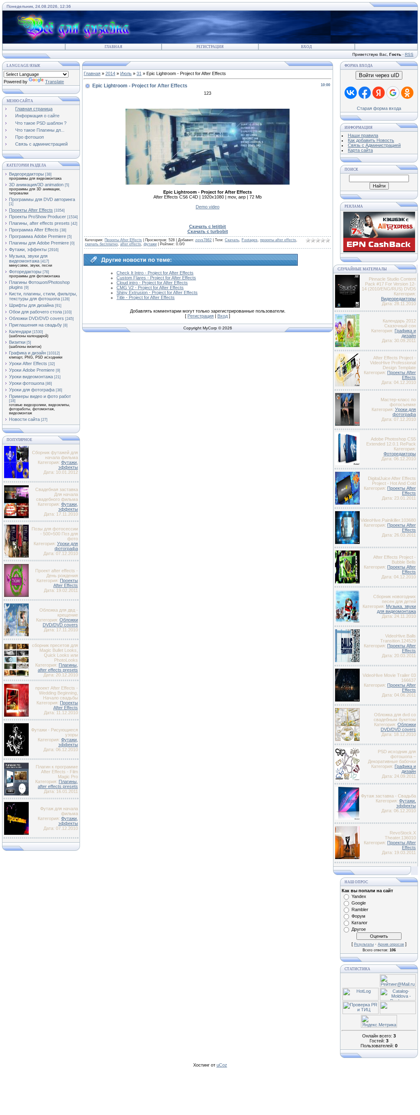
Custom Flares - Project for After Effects (156, 277)
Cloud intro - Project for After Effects (152, 282)
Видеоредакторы (26, 173)
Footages (250, 240)
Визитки (17, 342)
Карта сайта (360, 150)
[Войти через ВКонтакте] (351, 93)
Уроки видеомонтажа (31, 376)
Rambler (360, 909)
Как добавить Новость (371, 140)
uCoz (222, 1064)
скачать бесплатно (101, 244)
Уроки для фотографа (32, 389)
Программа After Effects (34, 229)
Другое (359, 929)
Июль (126, 73)
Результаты (364, 944)
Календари (20, 331)
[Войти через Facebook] (364, 93)
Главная (113, 47)
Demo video (207, 206)
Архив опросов (391, 944)
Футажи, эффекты (28, 249)
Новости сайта (24, 419)
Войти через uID (379, 75)
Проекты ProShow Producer (37, 216)
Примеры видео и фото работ (40, 396)
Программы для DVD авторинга (42, 199)
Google (359, 902)
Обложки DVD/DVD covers (36, 318)
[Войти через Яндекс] (378, 93)
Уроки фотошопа (26, 383)
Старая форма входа (379, 108)
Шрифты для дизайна (31, 305)
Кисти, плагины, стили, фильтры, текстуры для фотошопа (43, 296)
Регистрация (210, 47)
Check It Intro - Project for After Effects (155, 272)
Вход (306, 47)
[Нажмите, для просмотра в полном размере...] (208, 183)
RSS (409, 54)
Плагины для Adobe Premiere (39, 242)
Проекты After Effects (31, 210)
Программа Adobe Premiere (37, 236)
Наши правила (363, 135)
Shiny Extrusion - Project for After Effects (157, 292)
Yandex (359, 896)
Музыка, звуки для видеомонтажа (28, 258)
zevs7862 (203, 240)
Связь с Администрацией (374, 145)
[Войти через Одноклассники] (407, 93)
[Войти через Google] (392, 92)
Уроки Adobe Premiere (32, 370)
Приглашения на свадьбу (35, 324)
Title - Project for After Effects (145, 297)
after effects (130, 244)
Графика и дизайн (27, 352)
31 (139, 73)
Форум (358, 916)
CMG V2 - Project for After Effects (150, 287)
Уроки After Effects (28, 363)
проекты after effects (278, 240)
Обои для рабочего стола (35, 311)
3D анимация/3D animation (36, 184)
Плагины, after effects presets (39, 223)
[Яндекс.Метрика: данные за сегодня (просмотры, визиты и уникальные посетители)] (379, 1021)
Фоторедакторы (25, 271)
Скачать (232, 240)
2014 (110, 73)
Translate (54, 81)
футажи (150, 244)
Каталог (360, 922)
